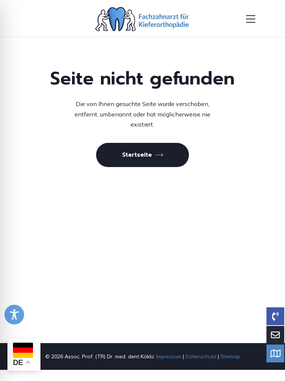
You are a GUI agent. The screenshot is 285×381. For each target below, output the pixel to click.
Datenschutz (201, 356)
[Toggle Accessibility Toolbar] (14, 314)
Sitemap (230, 356)
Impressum (168, 356)
